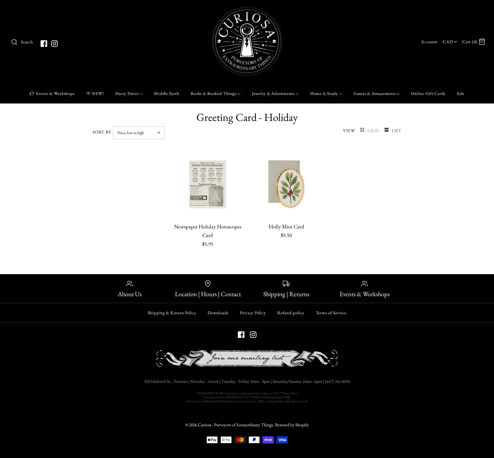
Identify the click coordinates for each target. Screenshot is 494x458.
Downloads (218, 312)
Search (27, 42)
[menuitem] (52, 93)
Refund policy (290, 312)
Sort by (102, 132)
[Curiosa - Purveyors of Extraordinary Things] (247, 9)
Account (429, 42)
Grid (373, 131)
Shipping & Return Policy (172, 312)
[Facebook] (44, 43)
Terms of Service (331, 312)
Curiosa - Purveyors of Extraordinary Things (235, 425)
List (396, 131)
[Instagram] (54, 43)
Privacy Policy (253, 312)
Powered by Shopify (292, 425)
